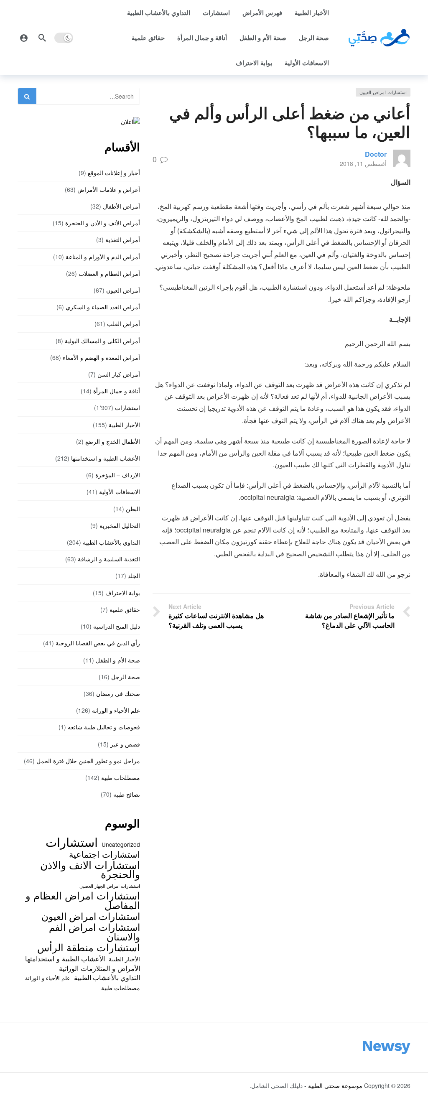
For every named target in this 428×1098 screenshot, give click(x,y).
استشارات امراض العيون (383, 92)
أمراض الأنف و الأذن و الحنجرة (102, 223)
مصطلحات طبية (120, 777)
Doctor (376, 154)
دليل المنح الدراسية (116, 626)
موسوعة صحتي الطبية (335, 1085)
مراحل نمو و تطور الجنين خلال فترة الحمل (88, 761)
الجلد (134, 575)
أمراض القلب (123, 323)
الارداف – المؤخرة (117, 475)
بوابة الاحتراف (254, 62)
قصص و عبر (125, 744)
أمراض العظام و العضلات (109, 273)
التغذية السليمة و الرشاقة (109, 559)
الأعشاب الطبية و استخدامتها (105, 458)
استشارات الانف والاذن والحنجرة (90, 869)
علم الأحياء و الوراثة (116, 710)
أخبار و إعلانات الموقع (114, 172)
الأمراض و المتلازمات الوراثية (99, 968)
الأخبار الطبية (312, 12)
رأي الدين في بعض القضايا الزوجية (98, 643)
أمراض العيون (123, 290)
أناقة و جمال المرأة (202, 37)
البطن (133, 508)
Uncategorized (121, 844)
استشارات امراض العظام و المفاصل (82, 900)
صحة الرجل (314, 37)
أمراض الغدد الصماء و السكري (103, 307)
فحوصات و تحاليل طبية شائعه (104, 727)
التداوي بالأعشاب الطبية (158, 12)
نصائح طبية (126, 794)
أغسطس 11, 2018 (363, 163)
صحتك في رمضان (118, 693)
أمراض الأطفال (121, 206)
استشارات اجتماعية (104, 854)
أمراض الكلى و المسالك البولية (102, 340)
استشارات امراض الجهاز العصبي (109, 886)
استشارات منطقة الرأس (88, 947)
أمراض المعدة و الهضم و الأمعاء (101, 357)
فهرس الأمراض (262, 12)
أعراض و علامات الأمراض (108, 189)
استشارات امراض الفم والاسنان (94, 931)
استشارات (216, 12)
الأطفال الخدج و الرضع (112, 441)
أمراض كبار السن (118, 374)
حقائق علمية (148, 37)
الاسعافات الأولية (307, 62)
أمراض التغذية (122, 239)
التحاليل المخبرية (119, 525)
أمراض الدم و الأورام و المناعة (103, 256)
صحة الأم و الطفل (262, 37)
